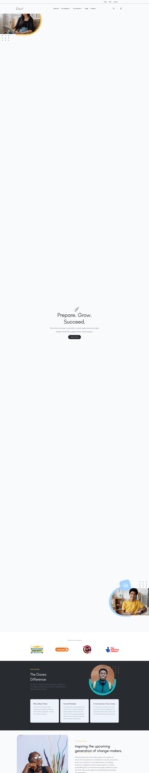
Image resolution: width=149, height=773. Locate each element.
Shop (105, 2)
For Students (65, 8)
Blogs (86, 8)
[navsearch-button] (114, 9)
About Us (56, 8)
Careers (93, 8)
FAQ (110, 2)
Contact (116, 2)
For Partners (77, 8)
